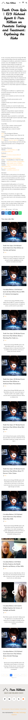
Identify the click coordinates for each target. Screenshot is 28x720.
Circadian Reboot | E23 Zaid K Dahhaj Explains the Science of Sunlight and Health (12, 608)
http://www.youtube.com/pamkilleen (15, 161)
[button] (19, 2)
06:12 (2, 138)
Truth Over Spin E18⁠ (13, 140)
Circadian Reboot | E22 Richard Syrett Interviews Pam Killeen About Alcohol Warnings (12, 654)
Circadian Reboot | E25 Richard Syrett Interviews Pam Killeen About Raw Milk (12, 517)
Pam (4, 209)
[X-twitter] (19, 699)
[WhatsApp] (20, 213)
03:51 (2, 135)
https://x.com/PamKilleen (10, 168)
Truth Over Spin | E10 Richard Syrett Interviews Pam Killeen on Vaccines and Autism (13, 248)
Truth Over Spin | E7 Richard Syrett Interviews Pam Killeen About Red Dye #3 (14, 427)
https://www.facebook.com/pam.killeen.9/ (11, 154)
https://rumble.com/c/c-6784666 (14, 163)
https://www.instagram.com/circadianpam (11, 158)
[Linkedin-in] (9, 699)
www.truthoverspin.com (7, 151)
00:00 (2, 133)
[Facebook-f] (5, 699)
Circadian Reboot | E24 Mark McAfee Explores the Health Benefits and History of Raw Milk (13, 564)
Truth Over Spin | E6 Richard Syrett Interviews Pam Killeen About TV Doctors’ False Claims (14, 471)
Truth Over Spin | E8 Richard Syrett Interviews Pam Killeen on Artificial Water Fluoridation (14, 381)
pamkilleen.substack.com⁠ (13, 169)
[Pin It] (13, 213)
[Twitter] (6, 213)
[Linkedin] (9, 213)
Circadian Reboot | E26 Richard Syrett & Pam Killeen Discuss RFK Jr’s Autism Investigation (13, 292)
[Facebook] (3, 213)
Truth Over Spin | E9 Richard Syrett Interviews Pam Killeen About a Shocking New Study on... (14, 336)
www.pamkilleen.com (12, 149)
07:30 (2, 140)
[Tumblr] (16, 213)
